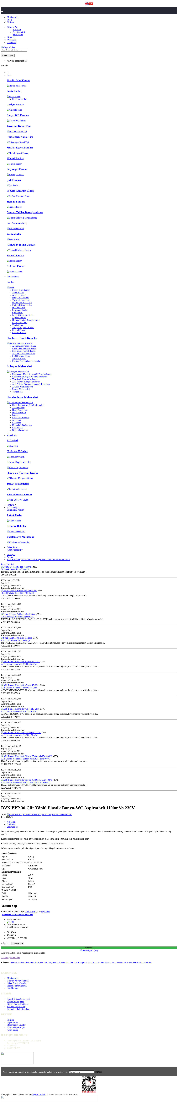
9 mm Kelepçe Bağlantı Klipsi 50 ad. (17, 616)
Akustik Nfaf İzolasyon (22, 387)
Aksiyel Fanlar (15, 104)
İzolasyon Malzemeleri (19, 366)
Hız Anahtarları (19, 412)
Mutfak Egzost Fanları (20, 147)
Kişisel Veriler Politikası (17, 1004)
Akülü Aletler (14, 515)
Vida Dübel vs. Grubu (19, 494)
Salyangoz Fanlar (17, 169)
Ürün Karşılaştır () (15, 1027)
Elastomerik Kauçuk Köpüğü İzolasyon (29, 376)
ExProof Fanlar (16, 266)
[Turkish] (91, 4)
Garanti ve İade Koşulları (18, 1009)
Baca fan (30, 962)
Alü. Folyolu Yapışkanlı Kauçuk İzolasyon (31, 384)
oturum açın (30, 911)
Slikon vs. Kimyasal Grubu (22, 472)
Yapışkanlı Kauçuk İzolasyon (25, 379)
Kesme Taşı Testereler (19, 462)
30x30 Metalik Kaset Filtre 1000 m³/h (17, 593)
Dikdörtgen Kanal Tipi (20, 136)
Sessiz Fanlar (14, 91)
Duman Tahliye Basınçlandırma (25, 212)
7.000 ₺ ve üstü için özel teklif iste (17, 914)
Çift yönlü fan (84, 962)
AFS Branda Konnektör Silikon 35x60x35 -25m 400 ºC (25, 759)
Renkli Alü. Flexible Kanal (24, 348)
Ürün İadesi (12, 1030)
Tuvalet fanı (64, 962)
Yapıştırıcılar (17, 392)
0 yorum (4, 957)
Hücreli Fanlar (15, 158)
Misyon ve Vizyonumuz (18, 981)
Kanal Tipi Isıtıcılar (20, 417)
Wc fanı (73, 962)
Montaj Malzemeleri (21, 389)
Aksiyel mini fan (17, 962)
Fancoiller (16, 422)
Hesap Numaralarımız (17, 986)
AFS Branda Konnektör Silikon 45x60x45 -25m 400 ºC (25, 782)
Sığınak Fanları (16, 201)
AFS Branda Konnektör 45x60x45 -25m (19, 687)
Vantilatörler (14, 233)
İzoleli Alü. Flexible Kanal (23, 351)
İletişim (10, 1020)
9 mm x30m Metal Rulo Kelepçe (15, 640)
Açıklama (11, 822)
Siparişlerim (12, 1022)
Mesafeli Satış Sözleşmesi (18, 999)
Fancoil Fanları (15, 255)
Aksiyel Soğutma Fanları (21, 244)
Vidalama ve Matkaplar (20, 536)
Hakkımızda (12, 978)
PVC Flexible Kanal (21, 356)
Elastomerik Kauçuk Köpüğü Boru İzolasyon (32, 374)
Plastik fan (137, 962)
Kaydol (99, 1072)
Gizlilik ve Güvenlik (16, 1006)
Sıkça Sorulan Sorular (17, 983)
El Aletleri (12, 440)
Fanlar (10, 282)
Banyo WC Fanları (18, 115)
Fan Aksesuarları (19, 99)
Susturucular (17, 427)
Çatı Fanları (14, 180)
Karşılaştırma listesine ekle (33, 953)
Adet (3, 943)
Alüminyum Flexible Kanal (24, 346)
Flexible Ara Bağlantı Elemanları (26, 361)
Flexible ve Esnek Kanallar (22, 337)
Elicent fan (109, 962)
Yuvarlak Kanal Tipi (19, 126)
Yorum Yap (15, 957)
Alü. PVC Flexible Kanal (23, 353)
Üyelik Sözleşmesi (15, 1001)
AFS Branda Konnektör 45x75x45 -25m (19, 711)
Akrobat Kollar (19, 358)
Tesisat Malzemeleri (18, 483)
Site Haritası (12, 988)
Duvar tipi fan (98, 962)
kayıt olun (45, 911)
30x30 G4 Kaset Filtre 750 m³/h (15, 569)
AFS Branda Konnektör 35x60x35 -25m (19, 664)
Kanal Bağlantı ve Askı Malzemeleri (28, 405)
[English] (87, 4)
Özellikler (11, 824)
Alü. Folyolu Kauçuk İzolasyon (26, 382)
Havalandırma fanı (124, 962)
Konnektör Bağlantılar (22, 425)
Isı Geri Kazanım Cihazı (20, 190)
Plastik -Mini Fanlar (18, 80)
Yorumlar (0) (12, 827)
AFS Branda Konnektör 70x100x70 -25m (19, 735)
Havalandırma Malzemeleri (22, 397)
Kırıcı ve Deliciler (16, 526)
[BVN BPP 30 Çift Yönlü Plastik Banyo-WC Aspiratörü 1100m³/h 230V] (39, 814)
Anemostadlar (18, 407)
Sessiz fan (147, 962)
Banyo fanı (53, 962)
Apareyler (16, 420)
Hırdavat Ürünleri (17, 451)
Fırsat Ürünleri (7, 564)
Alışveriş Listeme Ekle (11, 953)
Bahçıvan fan (41, 962)
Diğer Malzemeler (20, 430)
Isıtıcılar (15, 415)
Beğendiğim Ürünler (16, 1025)
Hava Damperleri (19, 410)
